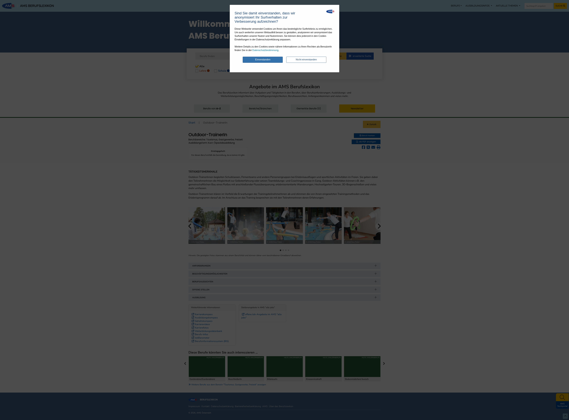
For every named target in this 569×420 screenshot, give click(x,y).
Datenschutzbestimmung (265, 50)
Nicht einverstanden (306, 59)
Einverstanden (262, 59)
